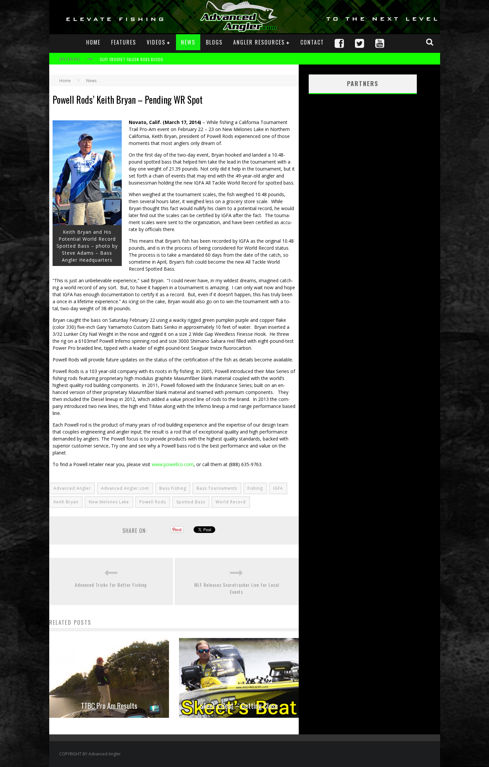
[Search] (430, 42)
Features (123, 42)
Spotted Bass (190, 502)
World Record (231, 502)
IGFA (278, 488)
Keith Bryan (66, 502)
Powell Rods (152, 502)
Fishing (255, 488)
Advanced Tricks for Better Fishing (111, 584)
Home (93, 42)
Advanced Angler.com (125, 488)
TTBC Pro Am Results (109, 705)
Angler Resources (259, 42)
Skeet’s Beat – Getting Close (239, 705)
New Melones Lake (109, 502)
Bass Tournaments (217, 488)
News (188, 42)
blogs (214, 42)
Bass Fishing (172, 488)
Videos (156, 42)
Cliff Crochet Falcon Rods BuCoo (131, 59)
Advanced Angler (72, 488)
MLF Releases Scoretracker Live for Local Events (236, 588)
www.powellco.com (173, 464)
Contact (312, 42)
